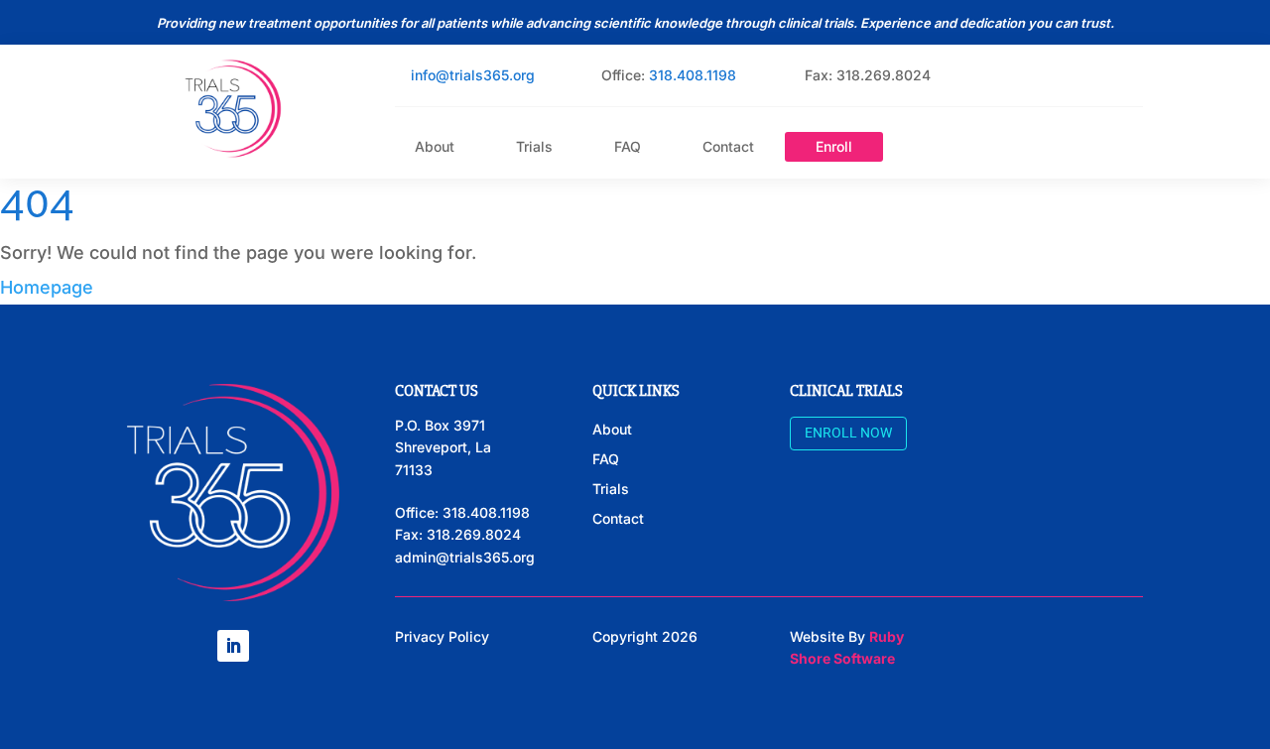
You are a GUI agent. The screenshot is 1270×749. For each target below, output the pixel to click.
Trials (534, 147)
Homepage (46, 287)
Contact (728, 147)
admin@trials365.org (465, 557)
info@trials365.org (473, 74)
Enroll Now (848, 432)
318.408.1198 (692, 74)
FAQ (627, 147)
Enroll (834, 147)
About (434, 147)
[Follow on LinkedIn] (233, 646)
